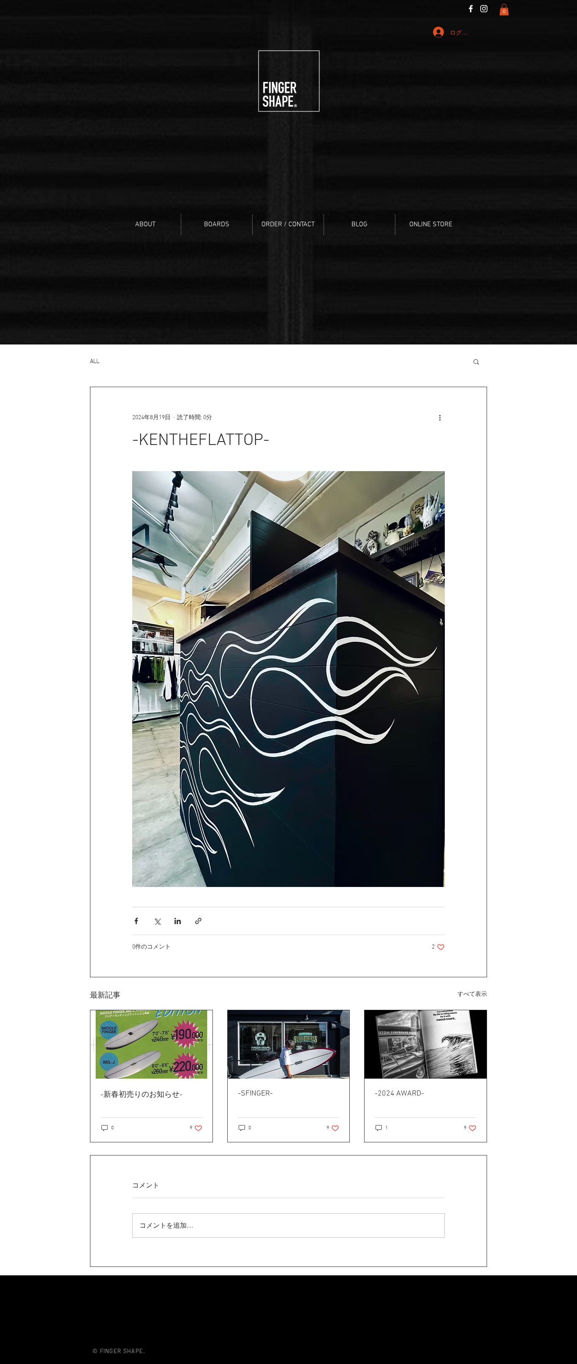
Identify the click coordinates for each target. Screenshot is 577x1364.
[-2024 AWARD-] (426, 1044)
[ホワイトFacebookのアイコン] (471, 9)
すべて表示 (472, 994)
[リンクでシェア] (198, 921)
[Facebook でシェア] (136, 921)
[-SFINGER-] (289, 1044)
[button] (504, 9)
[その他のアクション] (440, 417)
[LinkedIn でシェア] (178, 921)
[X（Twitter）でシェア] (157, 921)
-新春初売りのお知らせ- (141, 1094)
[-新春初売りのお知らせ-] (151, 1044)
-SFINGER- (255, 1093)
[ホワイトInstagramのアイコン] (484, 9)
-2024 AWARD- (399, 1093)
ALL (94, 361)
